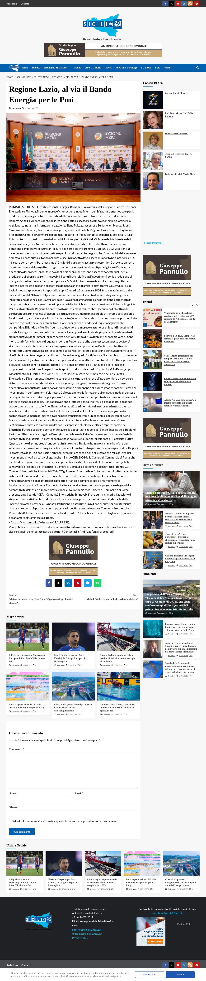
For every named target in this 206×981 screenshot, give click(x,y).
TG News (146, 67)
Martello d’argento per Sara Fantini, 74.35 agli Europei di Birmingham (69, 658)
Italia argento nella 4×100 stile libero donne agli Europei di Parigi (141, 882)
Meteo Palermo (152, 242)
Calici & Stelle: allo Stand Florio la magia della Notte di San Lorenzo (180, 360)
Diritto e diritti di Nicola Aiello (180, 174)
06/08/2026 (183, 634)
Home (25, 67)
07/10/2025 (183, 547)
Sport (108, 67)
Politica (36, 67)
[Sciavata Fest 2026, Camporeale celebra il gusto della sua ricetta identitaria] (152, 317)
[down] (68, 67)
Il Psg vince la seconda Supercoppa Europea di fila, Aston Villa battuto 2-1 (27, 658)
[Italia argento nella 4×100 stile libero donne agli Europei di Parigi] (27, 686)
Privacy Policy (80, 937)
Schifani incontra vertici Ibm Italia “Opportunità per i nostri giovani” (41, 599)
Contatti (25, 3)
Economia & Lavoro (55, 67)
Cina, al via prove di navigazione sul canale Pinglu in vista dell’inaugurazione (73, 707)
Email (79, 793)
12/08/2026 (27, 665)
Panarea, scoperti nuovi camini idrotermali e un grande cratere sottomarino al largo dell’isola (180, 627)
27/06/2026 (183, 676)
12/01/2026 (183, 526)
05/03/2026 (163, 505)
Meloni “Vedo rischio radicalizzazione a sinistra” (112, 597)
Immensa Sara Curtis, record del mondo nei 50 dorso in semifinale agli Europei (117, 707)
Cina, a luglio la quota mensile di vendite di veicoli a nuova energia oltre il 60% (117, 658)
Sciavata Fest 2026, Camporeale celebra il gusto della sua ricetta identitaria (179, 317)
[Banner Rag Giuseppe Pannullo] (73, 555)
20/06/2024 (30, 108)
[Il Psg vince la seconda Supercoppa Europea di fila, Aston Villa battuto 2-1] (27, 637)
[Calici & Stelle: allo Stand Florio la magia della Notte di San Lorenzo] (152, 359)
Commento (16, 749)
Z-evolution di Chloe (175, 93)
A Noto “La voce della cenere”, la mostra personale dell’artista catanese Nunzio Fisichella (180, 381)
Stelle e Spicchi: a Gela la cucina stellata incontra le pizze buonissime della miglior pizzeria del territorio (171, 496)
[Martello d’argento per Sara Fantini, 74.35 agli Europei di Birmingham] (73, 637)
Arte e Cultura (93, 67)
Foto (157, 67)
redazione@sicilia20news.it (87, 933)
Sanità (77, 67)
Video (167, 67)
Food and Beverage (126, 67)
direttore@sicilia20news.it (86, 929)
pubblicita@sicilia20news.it (167, 912)
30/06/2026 (183, 656)
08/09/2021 (183, 565)
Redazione (11, 3)
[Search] (198, 68)
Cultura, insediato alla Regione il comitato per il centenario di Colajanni (180, 559)
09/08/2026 (163, 613)
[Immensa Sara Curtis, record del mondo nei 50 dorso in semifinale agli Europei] (118, 686)
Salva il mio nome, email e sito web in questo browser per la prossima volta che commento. (66, 821)
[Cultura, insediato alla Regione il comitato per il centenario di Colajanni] (153, 560)
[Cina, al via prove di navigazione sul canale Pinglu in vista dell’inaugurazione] (73, 686)
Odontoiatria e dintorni (176, 134)
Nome (13, 793)
